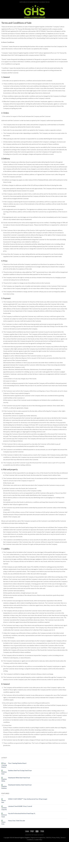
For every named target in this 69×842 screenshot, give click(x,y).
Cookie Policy (38, 839)
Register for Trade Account (34, 835)
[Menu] (2, 11)
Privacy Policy (56, 837)
